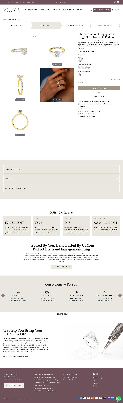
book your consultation (61, 266)
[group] (20, 49)
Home (4, 19)
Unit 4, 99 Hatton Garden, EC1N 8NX (15, 379)
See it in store (99, 96)
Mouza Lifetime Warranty (15, 188)
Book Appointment (102, 10)
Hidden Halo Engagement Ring (91, 41)
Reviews (6, 2)
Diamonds (56, 10)
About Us (96, 380)
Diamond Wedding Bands (42, 385)
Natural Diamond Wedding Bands (45, 391)
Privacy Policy (97, 378)
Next (120, 295)
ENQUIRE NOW (61, 314)
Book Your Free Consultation (15, 356)
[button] (34, 35)
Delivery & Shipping (70, 377)
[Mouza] (11, 10)
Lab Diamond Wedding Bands (44, 388)
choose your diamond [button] (75, 25)
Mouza (10, 399)
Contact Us (80, 10)
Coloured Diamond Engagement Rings (47, 383)
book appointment (14, 385)
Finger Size (81, 82)
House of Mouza (68, 10)
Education (96, 386)
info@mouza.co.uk (9, 376)
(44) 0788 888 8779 (11, 374)
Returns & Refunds (69, 380)
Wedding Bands (45, 10)
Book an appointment (70, 374)
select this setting (99, 88)
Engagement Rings (31, 10)
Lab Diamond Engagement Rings (45, 377)
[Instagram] (118, 2)
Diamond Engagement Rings (43, 374)
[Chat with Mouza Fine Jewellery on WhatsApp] (118, 398)
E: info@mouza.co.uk (29, 2)
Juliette (18, 19)
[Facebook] (115, 2)
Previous (3, 295)
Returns (8, 179)
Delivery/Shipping (12, 169)
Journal (95, 383)
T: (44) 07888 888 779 (16, 2)
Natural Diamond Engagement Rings (46, 380)
